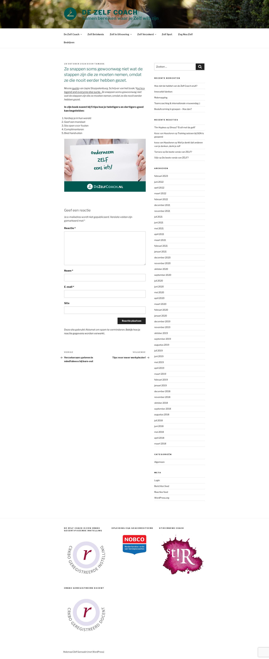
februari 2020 (161, 309)
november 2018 (162, 397)
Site (66, 303)
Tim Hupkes (160, 127)
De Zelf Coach (71, 34)
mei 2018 (159, 432)
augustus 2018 (161, 414)
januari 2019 (160, 385)
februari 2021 (161, 245)
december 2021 (162, 205)
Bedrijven (69, 42)
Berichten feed (161, 486)
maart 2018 (160, 443)
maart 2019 (160, 374)
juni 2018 (158, 426)
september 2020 (162, 275)
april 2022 (159, 187)
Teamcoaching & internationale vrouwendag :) (177, 103)
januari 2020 (160, 315)
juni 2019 (158, 356)
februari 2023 (161, 176)
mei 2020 (159, 292)
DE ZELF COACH (110, 12)
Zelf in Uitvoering (119, 34)
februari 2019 (161, 379)
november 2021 (162, 211)
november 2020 (162, 263)
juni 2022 (158, 182)
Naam (68, 270)
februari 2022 (161, 199)
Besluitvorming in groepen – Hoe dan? (173, 109)
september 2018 (162, 408)
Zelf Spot (167, 34)
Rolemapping (160, 97)
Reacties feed (161, 492)
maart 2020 (160, 304)
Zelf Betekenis (95, 34)
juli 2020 (158, 280)
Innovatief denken (163, 91)
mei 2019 (159, 362)
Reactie (70, 228)
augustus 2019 (161, 344)
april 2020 (159, 298)
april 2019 (159, 368)
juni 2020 (159, 286)
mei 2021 (159, 228)
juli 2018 (158, 420)
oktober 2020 (161, 269)
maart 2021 (160, 240)
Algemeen (159, 462)
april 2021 (159, 234)
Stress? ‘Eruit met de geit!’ (182, 127)
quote (75, 88)
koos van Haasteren (164, 142)
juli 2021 (158, 216)
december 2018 (162, 391)
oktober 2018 (161, 402)
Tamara (99, 64)
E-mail (69, 286)
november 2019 (162, 327)
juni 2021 (158, 222)
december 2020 (162, 257)
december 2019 (162, 321)
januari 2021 (160, 251)
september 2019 (162, 339)
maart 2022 (160, 193)
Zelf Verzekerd (145, 34)
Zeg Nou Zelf (185, 34)
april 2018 (159, 437)
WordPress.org (161, 497)
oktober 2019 (161, 333)
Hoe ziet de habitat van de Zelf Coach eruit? (175, 85)
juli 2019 (158, 350)
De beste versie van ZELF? (178, 151)
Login (157, 480)
